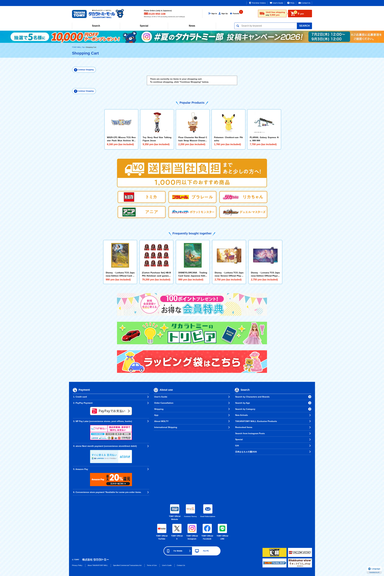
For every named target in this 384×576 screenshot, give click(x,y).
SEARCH (304, 25)
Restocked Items (243, 427)
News (192, 25)
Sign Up (224, 13)
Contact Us (305, 3)
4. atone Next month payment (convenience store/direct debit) (105, 446)
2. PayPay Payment (83, 403)
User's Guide (278, 3)
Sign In (214, 13)
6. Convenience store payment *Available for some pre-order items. (107, 492)
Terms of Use (152, 565)
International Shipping (165, 427)
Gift (237, 445)
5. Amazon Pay (80, 469)
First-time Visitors (259, 3)
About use (166, 389)
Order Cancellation (163, 403)
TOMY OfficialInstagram (192, 537)
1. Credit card (80, 397)
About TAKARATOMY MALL (98, 565)
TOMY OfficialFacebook (207, 537)
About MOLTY (161, 421)
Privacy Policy (77, 565)
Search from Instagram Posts (250, 433)
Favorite (236, 13)
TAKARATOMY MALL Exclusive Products (256, 421)
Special (144, 25)
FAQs (292, 3)
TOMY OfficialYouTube (162, 537)
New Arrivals (241, 415)
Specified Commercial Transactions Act (127, 565)
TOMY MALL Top (78, 47)
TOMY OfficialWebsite (174, 517)
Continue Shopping (86, 70)
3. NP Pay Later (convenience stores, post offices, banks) (102, 421)
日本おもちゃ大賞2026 (246, 452)
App (156, 415)
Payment (84, 389)
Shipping (159, 409)
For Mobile (178, 551)
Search (96, 25)
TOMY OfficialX (177, 537)
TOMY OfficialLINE (222, 537)
